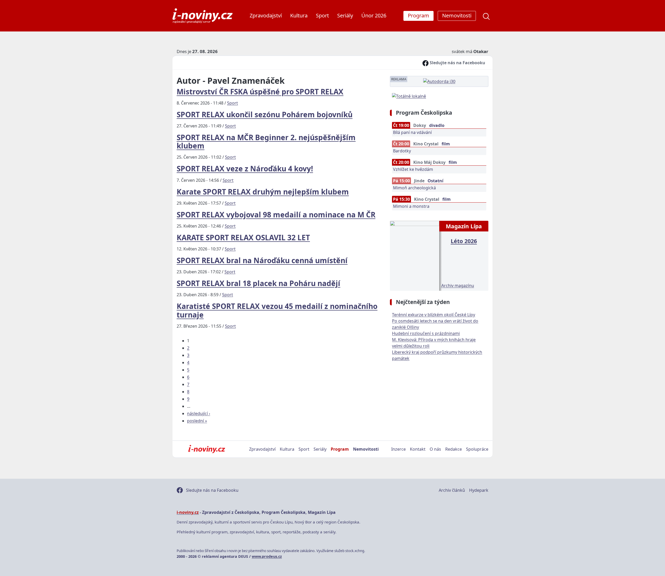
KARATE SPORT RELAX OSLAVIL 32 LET (243, 237)
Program (340, 449)
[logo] (202, 15)
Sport (322, 15)
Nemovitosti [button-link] (456, 15)
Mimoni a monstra (411, 206)
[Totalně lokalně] (409, 96)
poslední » (197, 421)
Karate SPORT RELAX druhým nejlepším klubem (263, 192)
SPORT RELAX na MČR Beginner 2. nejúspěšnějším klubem (266, 141)
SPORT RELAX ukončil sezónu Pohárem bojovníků (265, 114)
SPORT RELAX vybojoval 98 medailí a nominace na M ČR (276, 214)
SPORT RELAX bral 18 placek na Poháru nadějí (258, 283)
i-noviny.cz (188, 512)
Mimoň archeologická (414, 188)
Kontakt (417, 449)
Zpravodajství (266, 15)
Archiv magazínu (457, 285)
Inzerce (398, 449)
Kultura (299, 15)
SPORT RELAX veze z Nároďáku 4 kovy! (245, 168)
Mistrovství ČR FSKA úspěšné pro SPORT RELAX (260, 91)
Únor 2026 (373, 15)
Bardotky (402, 151)
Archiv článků (452, 490)
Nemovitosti (366, 449)
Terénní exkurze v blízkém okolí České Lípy (433, 315)
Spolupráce (477, 449)
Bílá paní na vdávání (412, 132)
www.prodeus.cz (267, 556)
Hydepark (478, 490)
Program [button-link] (418, 15)
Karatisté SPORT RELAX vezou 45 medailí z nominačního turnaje (277, 310)
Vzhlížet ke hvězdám (413, 169)
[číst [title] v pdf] (414, 255)
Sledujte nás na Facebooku (457, 63)
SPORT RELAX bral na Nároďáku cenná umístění (262, 260)
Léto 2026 (464, 241)
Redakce (453, 449)
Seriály (345, 15)
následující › (198, 413)
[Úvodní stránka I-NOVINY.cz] (207, 449)
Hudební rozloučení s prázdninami (426, 333)
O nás (435, 449)
